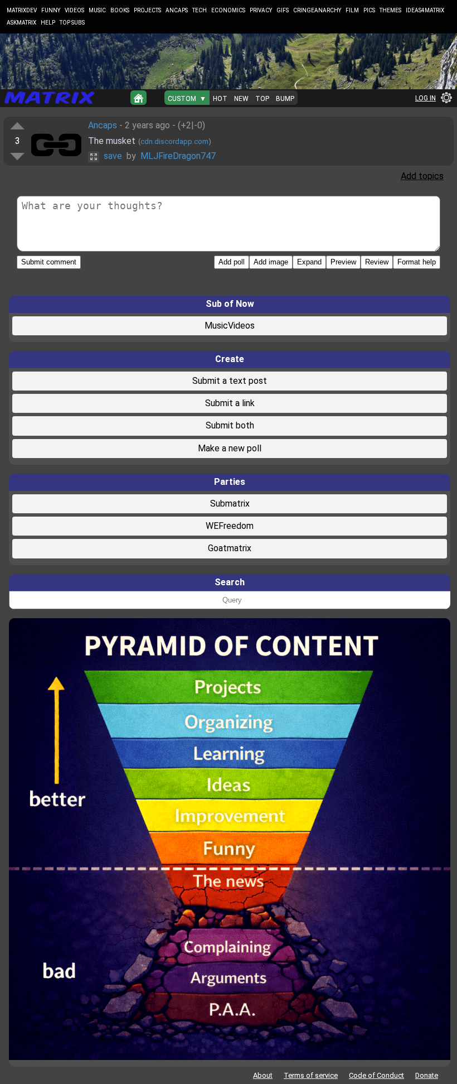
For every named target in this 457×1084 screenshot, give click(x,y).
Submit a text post (229, 380)
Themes (390, 10)
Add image (271, 262)
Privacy (261, 10)
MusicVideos (230, 325)
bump (285, 99)
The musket (111, 141)
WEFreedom (230, 526)
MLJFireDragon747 (178, 156)
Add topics (422, 176)
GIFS (282, 10)
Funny (50, 10)
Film (352, 10)
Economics (228, 10)
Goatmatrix (229, 548)
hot (220, 99)
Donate (426, 1075)
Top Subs (72, 23)
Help (48, 23)
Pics (369, 10)
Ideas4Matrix (425, 10)
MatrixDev (22, 10)
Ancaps (177, 10)
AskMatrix (21, 23)
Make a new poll (229, 448)
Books (119, 10)
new (241, 99)
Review (376, 262)
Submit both (230, 425)
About (263, 1075)
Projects (147, 10)
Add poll (231, 262)
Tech (199, 10)
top (262, 99)
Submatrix (230, 503)
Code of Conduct (376, 1075)
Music (97, 10)
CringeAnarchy (317, 10)
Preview (343, 262)
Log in (425, 98)
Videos (74, 10)
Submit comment (48, 262)
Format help (416, 262)
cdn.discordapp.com (174, 141)
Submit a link (230, 403)
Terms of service (311, 1075)
